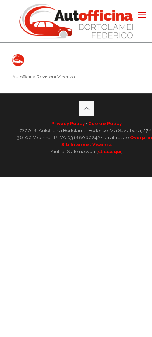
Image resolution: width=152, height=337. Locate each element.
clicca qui (109, 151)
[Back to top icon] (86, 108)
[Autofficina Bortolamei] (76, 21)
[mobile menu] (142, 14)
